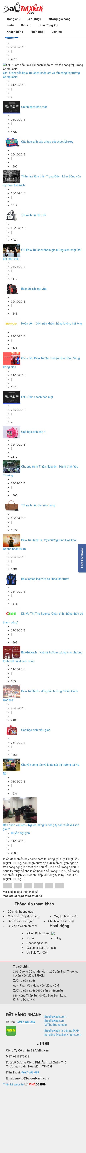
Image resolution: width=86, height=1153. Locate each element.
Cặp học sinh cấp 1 (33, 432)
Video (30, 938)
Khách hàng (15, 32)
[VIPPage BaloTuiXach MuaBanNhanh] (11, 1030)
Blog (58, 938)
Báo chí (26, 25)
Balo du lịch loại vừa (34, 289)
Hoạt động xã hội (37, 943)
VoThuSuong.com (55, 1025)
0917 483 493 (26, 1022)
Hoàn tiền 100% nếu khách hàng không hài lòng (51, 323)
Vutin (10, 25)
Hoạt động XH (48, 25)
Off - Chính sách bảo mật (37, 397)
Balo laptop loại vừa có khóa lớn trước (45, 579)
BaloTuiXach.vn (54, 1021)
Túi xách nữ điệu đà (33, 215)
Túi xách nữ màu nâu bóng (38, 505)
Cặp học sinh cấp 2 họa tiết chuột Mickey (47, 141)
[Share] (7, 886)
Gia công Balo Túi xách (41, 948)
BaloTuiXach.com (55, 1017)
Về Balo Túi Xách (37, 952)
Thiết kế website (13, 1084)
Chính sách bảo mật (34, 107)
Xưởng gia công (59, 19)
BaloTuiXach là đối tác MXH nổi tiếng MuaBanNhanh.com (62, 1033)
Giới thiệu (34, 19)
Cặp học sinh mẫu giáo (35, 730)
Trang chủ (13, 19)
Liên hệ (57, 32)
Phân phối (37, 32)
